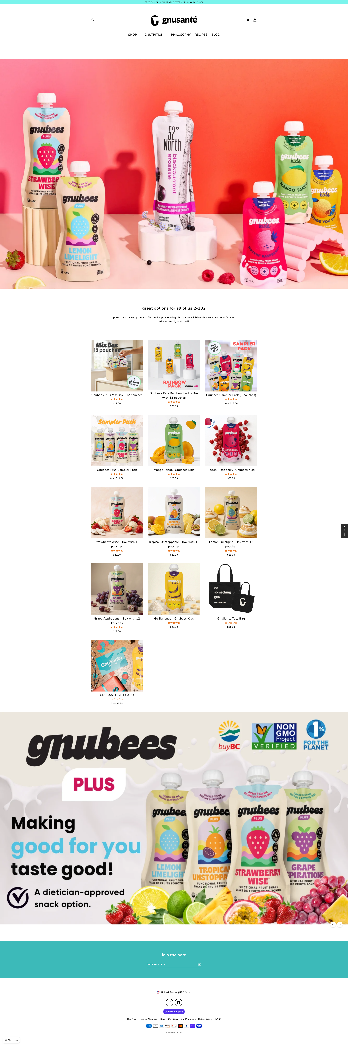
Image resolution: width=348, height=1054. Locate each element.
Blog (162, 1019)
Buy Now (132, 1019)
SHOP (133, 35)
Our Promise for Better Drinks (196, 1019)
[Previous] (333, 924)
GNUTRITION (154, 35)
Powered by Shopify (173, 1033)
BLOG (216, 35)
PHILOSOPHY (181, 35)
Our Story (173, 1019)
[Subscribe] (199, 964)
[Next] (340, 924)
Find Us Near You (148, 1019)
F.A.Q (218, 1019)
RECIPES (201, 35)
